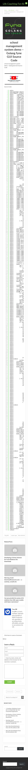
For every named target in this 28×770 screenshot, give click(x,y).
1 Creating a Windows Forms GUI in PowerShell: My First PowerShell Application (13, 710)
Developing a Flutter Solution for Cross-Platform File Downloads (13, 716)
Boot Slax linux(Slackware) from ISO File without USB (12, 726)
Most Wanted (21, 535)
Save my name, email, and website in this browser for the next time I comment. (13, 660)
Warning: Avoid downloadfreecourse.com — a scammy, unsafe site (13, 722)
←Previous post (10, 691)
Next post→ (18, 691)
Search (6, 746)
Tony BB (6, 535)
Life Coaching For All (13, 4)
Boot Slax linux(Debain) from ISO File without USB (13, 731)
